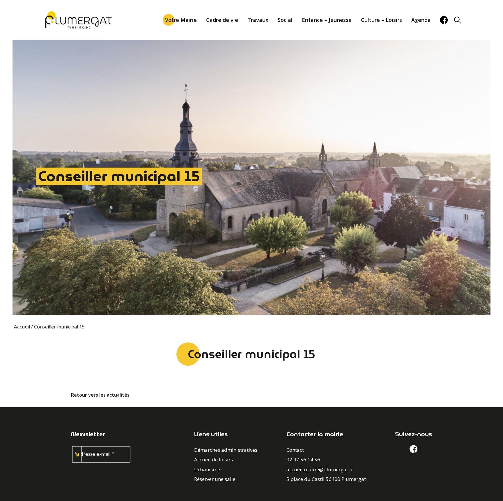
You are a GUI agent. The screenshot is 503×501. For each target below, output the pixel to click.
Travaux (257, 19)
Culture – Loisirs (381, 19)
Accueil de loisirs (213, 459)
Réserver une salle (214, 479)
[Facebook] (444, 20)
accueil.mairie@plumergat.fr (319, 469)
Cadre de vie (222, 19)
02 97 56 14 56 (303, 459)
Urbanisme (207, 469)
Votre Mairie (181, 19)
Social (285, 19)
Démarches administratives (225, 449)
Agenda (421, 19)
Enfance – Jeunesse (327, 19)
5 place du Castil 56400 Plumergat (326, 479)
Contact (295, 449)
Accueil (22, 327)
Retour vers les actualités (100, 395)
